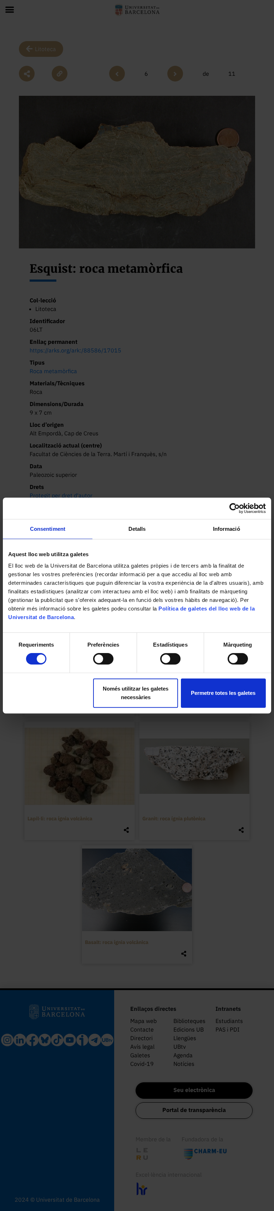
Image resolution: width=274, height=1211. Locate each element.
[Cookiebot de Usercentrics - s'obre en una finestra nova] (234, 508)
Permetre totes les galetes (223, 693)
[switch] (103, 658)
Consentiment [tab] (47, 529)
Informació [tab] (226, 529)
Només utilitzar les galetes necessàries (135, 693)
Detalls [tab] (137, 529)
